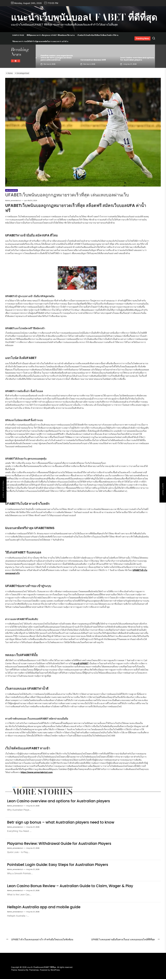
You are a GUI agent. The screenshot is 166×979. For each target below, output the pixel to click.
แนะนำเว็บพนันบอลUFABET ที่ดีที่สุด (84, 17)
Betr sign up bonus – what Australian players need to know (133, 58)
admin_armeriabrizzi (13, 200)
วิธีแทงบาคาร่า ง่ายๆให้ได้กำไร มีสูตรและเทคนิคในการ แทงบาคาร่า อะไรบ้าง (40, 41)
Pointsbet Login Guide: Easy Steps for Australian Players (57, 864)
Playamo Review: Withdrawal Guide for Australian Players (59, 843)
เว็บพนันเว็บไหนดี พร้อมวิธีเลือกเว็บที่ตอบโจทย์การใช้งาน (97, 35)
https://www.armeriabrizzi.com (37, 772)
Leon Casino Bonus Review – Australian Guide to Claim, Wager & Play (70, 885)
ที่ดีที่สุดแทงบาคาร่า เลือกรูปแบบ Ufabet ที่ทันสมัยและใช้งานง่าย (51, 35)
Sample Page (18, 35)
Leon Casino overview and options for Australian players (94, 58)
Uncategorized (11, 190)
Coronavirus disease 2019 (50, 60)
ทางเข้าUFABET (81, 663)
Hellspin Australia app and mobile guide (43, 907)
